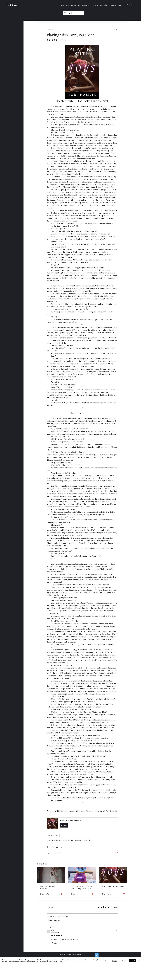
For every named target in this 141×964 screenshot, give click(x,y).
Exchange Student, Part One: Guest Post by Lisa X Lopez (82, 887)
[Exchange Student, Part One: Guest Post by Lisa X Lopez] (82, 875)
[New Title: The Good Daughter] (51, 875)
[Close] (139, 960)
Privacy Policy (59, 962)
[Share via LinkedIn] (57, 847)
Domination (87, 840)
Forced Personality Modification (72, 840)
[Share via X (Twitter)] (52, 847)
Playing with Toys (53, 835)
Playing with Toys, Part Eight (113, 886)
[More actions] (116, 29)
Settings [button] (114, 961)
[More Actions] (116, 931)
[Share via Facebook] (48, 847)
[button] (132, 4)
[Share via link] (62, 847)
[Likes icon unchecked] (52, 943)
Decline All (123, 961)
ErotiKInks (12, 5)
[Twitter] (97, 955)
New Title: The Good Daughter (47, 887)
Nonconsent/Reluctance (54, 840)
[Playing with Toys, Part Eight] (113, 875)
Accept (133, 961)
